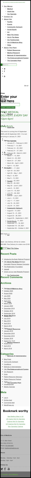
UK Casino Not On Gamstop (15, 419)
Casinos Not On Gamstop (15, 421)
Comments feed (9, 402)
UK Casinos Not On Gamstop (15, 424)
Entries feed (8, 400)
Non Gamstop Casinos (15, 426)
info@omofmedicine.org (12, 448)
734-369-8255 (9, 446)
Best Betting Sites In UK (15, 416)
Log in (6, 397)
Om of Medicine (13, 474)
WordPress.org (9, 405)
